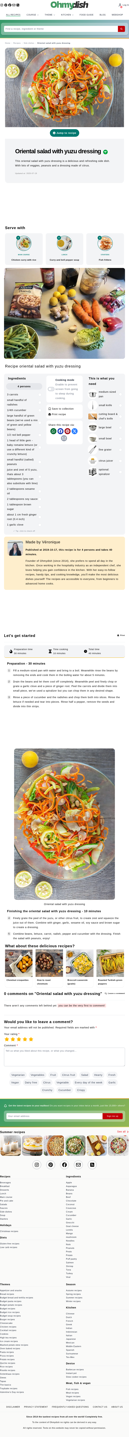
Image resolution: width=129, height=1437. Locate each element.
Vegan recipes (73, 1396)
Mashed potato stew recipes (14, 1345)
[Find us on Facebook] (10, 5)
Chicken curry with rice (23, 260)
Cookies (4, 1334)
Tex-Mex (70, 1357)
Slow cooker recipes (76, 1377)
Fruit (53, 1075)
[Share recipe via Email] (64, 438)
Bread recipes (7, 1294)
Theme (49, 15)
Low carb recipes (8, 1247)
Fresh (112, 1075)
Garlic (112, 1082)
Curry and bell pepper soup (64, 260)
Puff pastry (71, 1259)
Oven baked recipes (10, 1348)
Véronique (51, 542)
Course (31, 15)
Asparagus (71, 1186)
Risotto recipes (7, 1370)
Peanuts (70, 1248)
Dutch (69, 1317)
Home (7, 43)
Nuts (68, 1244)
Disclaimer (13, 1407)
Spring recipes (73, 1294)
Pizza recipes (7, 1356)
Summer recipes (74, 1298)
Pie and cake (6, 1201)
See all (121, 1131)
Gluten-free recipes (9, 1244)
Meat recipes (72, 1393)
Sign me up (112, 1116)
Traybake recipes (8, 1388)
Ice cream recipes (9, 1341)
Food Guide (87, 15)
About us (117, 1407)
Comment (11, 1045)
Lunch (3, 1194)
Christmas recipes (9, 1231)
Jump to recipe (66, 133)
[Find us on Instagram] (2, 5)
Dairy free (31, 1082)
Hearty (98, 1075)
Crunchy (47, 1090)
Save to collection (62, 408)
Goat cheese (72, 1226)
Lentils (69, 1230)
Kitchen (66, 15)
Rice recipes (6, 1367)
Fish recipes (72, 1389)
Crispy (81, 1090)
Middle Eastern (73, 1346)
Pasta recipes (7, 1352)
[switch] (51, 389)
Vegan (15, 1082)
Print (122, 635)
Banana (70, 1190)
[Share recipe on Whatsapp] (53, 431)
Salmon (70, 1263)
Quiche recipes (7, 1363)
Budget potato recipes (11, 1305)
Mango (69, 1233)
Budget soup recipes (10, 1316)
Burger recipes (7, 1319)
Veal (68, 1277)
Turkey (69, 1273)
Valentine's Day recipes (12, 1392)
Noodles (70, 1241)
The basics (5, 1385)
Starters (4, 1219)
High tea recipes (8, 1338)
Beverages (5, 1183)
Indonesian (71, 1332)
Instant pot (71, 1373)
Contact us (100, 1407)
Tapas (3, 1381)
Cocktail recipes (8, 1330)
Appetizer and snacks (11, 1290)
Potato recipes (7, 1359)
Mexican (70, 1343)
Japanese (71, 1339)
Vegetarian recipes (75, 1400)
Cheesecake (6, 1323)
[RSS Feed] (18, 5)
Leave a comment (116, 993)
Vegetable (63, 1082)
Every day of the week (88, 1082)
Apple (69, 1183)
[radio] (7, 1039)
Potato (69, 1255)
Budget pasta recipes (10, 1301)
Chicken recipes (8, 1327)
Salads (3, 1204)
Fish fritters (105, 260)
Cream (69, 1212)
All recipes (13, 15)
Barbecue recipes (75, 1369)
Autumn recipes (74, 1290)
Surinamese (72, 1354)
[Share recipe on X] (75, 431)
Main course (6, 1197)
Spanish (70, 1350)
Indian (69, 1328)
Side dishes (29, 43)
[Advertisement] (64, 203)
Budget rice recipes (10, 1312)
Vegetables (37, 1075)
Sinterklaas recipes (10, 1374)
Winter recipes (73, 1301)
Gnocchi (70, 1223)
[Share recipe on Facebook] (60, 431)
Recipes (17, 43)
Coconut (70, 1204)
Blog (103, 15)
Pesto (69, 1252)
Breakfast (5, 1186)
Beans (69, 1194)
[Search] (121, 29)
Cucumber (64, 1090)
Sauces (4, 1208)
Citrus (47, 1082)
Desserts (4, 1190)
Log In (126, 5)
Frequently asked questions (70, 1407)
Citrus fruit (68, 1075)
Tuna (68, 1270)
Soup (2, 1215)
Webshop (117, 15)
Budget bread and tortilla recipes (16, 1298)
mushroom (71, 1237)
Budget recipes (7, 1309)
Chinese (70, 1314)
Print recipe (58, 414)
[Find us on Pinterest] (6, 5)
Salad (84, 1075)
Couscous (71, 1208)
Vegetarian (18, 1075)
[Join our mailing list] (14, 5)
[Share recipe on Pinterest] (67, 431)
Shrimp (69, 1266)
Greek (69, 1324)
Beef (68, 1197)
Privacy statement (36, 1407)
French (69, 1321)
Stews (3, 1378)
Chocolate (71, 1201)
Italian (69, 1335)
